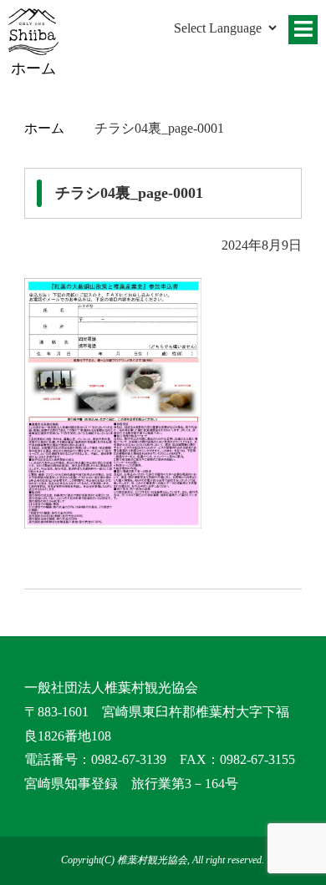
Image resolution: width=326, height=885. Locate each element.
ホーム (44, 128)
